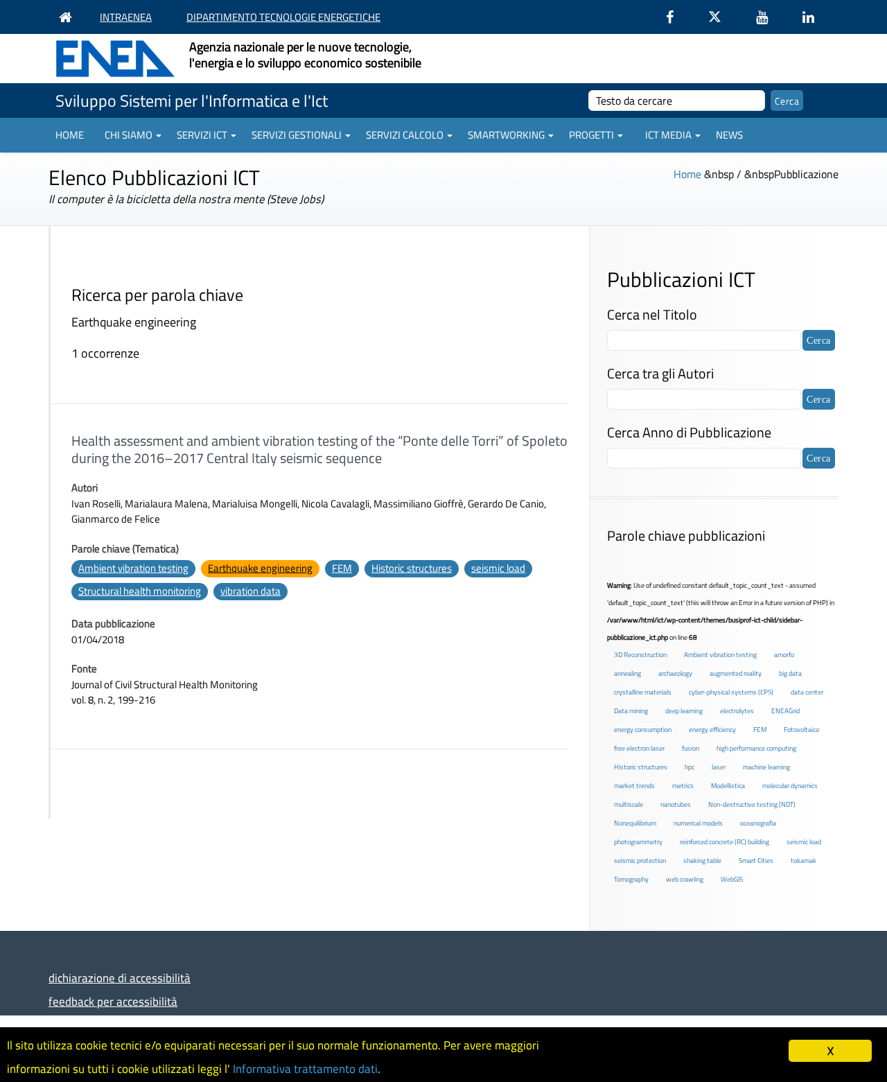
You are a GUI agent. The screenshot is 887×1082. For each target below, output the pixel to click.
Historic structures (411, 568)
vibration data (250, 591)
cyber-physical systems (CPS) (731, 692)
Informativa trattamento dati (305, 1069)
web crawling (684, 879)
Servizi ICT (202, 135)
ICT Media (668, 135)
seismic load (498, 568)
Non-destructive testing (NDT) (752, 804)
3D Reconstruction (640, 654)
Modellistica (728, 785)
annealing (627, 673)
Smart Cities (756, 860)
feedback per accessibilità (113, 1001)
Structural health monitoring (139, 591)
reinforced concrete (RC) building (724, 842)
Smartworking (506, 135)
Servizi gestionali (297, 135)
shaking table (702, 860)
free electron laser (639, 748)
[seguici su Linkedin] (815, 17)
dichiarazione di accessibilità (120, 977)
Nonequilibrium (635, 823)
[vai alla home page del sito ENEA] (69, 17)
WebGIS (732, 879)
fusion (690, 748)
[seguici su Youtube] (769, 17)
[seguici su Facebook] (677, 17)
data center (807, 692)
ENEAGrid (785, 711)
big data (790, 673)
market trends (634, 785)
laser (719, 767)
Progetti (591, 135)
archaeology (675, 673)
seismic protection (640, 860)
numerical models (698, 823)
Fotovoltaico (801, 729)
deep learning (684, 711)
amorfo (784, 654)
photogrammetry (638, 842)
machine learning (766, 767)
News (729, 135)
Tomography (631, 879)
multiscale (628, 804)
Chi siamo (128, 135)
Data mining (631, 711)
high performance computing (756, 748)
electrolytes (737, 711)
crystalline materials (642, 692)
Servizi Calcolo (405, 135)
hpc (689, 767)
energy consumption (642, 729)
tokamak (803, 860)
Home (69, 135)
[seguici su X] (722, 17)
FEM (342, 568)
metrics (683, 785)
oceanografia (758, 823)
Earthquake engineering (260, 568)
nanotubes (675, 804)
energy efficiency (712, 729)
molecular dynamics (790, 785)
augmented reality (736, 673)
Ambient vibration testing (133, 568)
